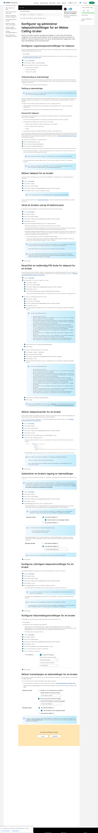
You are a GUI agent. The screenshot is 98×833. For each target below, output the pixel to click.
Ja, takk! (43, 736)
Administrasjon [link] (52, 3)
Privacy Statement (5, 830)
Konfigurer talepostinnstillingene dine (35, 719)
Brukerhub (53, 404)
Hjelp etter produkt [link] (44, 3)
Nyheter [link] (58, 3)
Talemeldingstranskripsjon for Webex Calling (65, 683)
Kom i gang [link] (36, 3)
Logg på (91, 2)
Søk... (71, 2)
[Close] (31, 827)
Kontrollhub (31, 60)
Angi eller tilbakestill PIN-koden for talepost (67, 136)
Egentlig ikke (55, 736)
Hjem (20, 7)
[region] (16, 829)
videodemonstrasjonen (43, 199)
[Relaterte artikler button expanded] (92, 15)
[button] (80, 2)
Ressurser (64, 3)
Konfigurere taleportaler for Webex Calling (32, 57)
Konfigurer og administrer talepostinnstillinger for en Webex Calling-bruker (44, 27)
